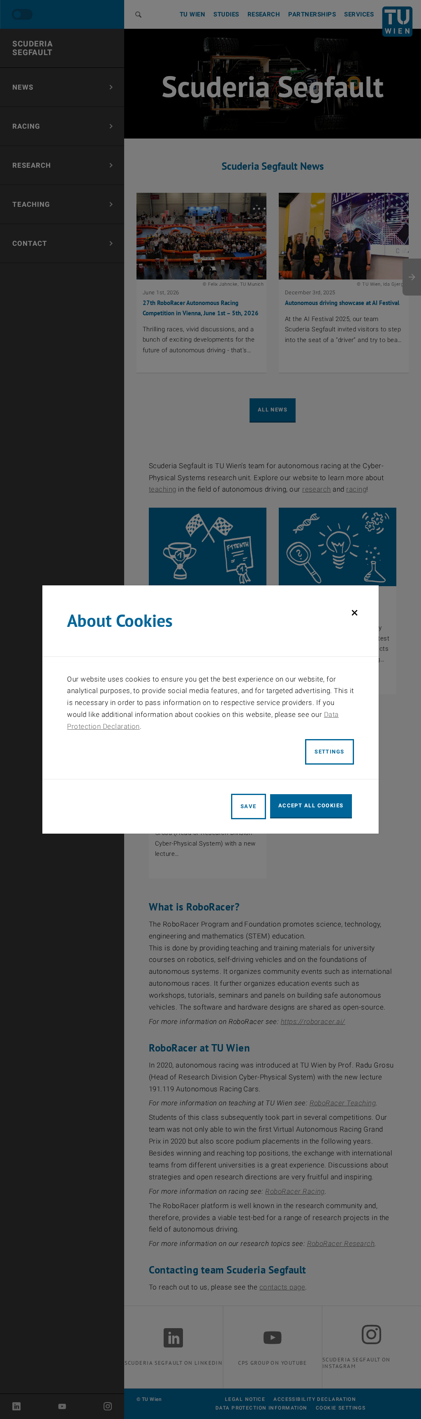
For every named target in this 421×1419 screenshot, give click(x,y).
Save (249, 806)
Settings (330, 752)
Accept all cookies (311, 805)
